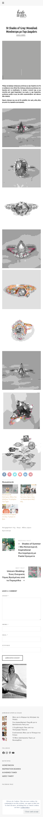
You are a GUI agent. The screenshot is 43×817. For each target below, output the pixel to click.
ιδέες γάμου (27, 527)
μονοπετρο (7, 530)
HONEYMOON (8, 765)
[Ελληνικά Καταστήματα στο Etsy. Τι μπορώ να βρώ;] (10, 508)
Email (5, 635)
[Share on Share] (31, 474)
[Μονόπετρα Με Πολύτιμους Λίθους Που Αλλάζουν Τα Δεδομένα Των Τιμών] (10, 488)
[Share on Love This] (20, 474)
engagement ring (9, 527)
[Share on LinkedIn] (25, 474)
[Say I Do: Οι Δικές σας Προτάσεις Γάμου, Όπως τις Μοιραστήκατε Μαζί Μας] (28, 488)
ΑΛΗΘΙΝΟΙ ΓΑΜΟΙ (9, 772)
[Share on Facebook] (4, 474)
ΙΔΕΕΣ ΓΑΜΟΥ (20, 35)
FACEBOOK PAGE (7, 784)
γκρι (19, 527)
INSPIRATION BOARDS (11, 769)
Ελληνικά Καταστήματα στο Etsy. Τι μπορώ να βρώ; (9, 517)
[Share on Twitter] (15, 474)
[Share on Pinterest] (9, 474)
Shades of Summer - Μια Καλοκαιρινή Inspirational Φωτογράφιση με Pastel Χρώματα (21, 549)
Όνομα (5, 624)
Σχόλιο (5, 595)
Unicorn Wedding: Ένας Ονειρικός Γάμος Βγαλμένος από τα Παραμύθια (21, 575)
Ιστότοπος (6, 645)
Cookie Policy (25, 807)
